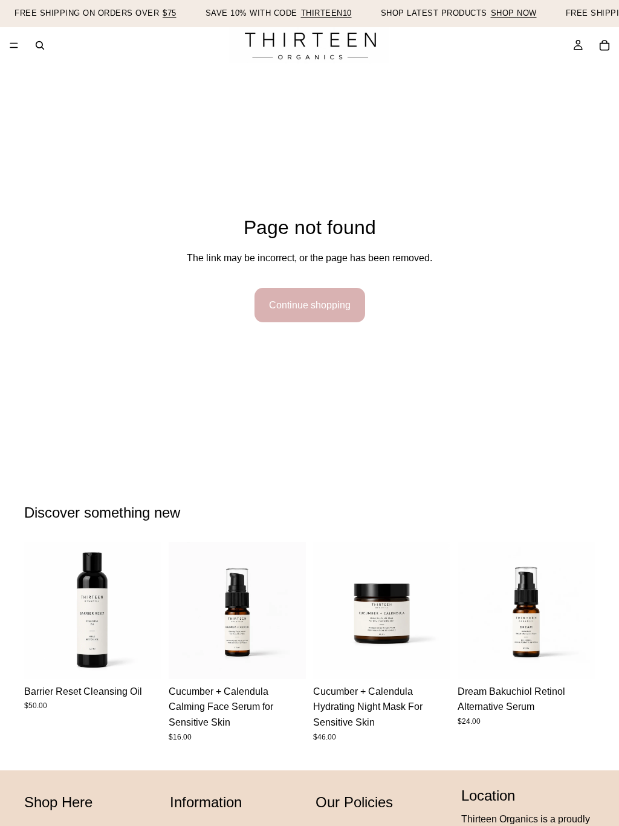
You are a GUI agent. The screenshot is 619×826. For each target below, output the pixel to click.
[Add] (143, 660)
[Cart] (604, 45)
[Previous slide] (37, 610)
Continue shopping (310, 305)
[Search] (40, 45)
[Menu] (14, 45)
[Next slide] (148, 610)
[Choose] (287, 660)
